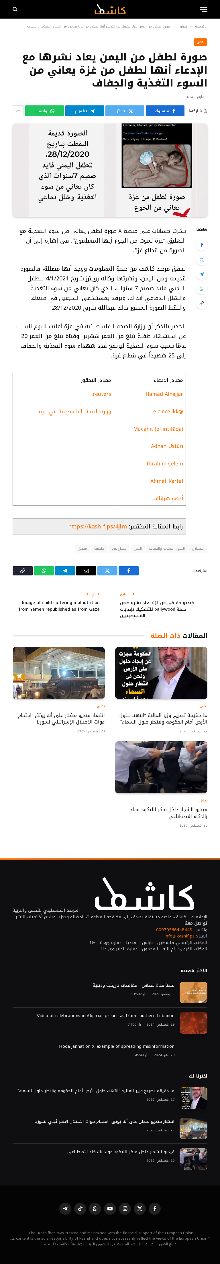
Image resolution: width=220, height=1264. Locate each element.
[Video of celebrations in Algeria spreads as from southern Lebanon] (193, 1023)
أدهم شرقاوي (167, 498)
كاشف (99, 548)
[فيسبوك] (201, 245)
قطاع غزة (119, 548)
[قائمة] (203, 9)
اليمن (138, 548)
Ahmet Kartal (166, 481)
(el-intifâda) (168, 429)
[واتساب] (201, 288)
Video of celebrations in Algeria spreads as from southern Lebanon (105, 1016)
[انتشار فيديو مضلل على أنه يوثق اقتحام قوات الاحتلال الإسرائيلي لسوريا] (59, 673)
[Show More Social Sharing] (18, 110)
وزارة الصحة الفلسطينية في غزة (75, 411)
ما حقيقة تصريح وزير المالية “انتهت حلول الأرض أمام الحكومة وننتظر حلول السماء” (163, 719)
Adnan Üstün (167, 446)
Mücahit (143, 429)
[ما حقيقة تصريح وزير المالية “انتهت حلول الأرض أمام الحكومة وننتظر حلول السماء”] (161, 673)
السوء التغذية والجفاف (167, 548)
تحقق (201, 42)
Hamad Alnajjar (164, 394)
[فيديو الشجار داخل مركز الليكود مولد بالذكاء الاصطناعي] (161, 767)
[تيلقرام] (201, 274)
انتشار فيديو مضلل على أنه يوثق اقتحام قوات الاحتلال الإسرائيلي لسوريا (61, 719)
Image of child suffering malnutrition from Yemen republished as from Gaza (59, 606)
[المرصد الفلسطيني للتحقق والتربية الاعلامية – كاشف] (110, 9)
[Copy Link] (201, 303)
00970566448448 (174, 930)
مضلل (82, 548)
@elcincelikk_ (167, 411)
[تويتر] (201, 259)
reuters (102, 394)
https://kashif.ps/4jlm (97, 526)
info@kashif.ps (179, 936)
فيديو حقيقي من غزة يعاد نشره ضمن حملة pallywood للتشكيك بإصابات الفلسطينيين (157, 609)
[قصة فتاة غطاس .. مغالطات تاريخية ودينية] (193, 992)
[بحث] (16, 9)
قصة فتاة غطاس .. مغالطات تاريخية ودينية (133, 985)
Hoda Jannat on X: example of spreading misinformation (116, 1046)
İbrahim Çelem (165, 464)
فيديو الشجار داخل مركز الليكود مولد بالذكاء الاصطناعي (168, 813)
